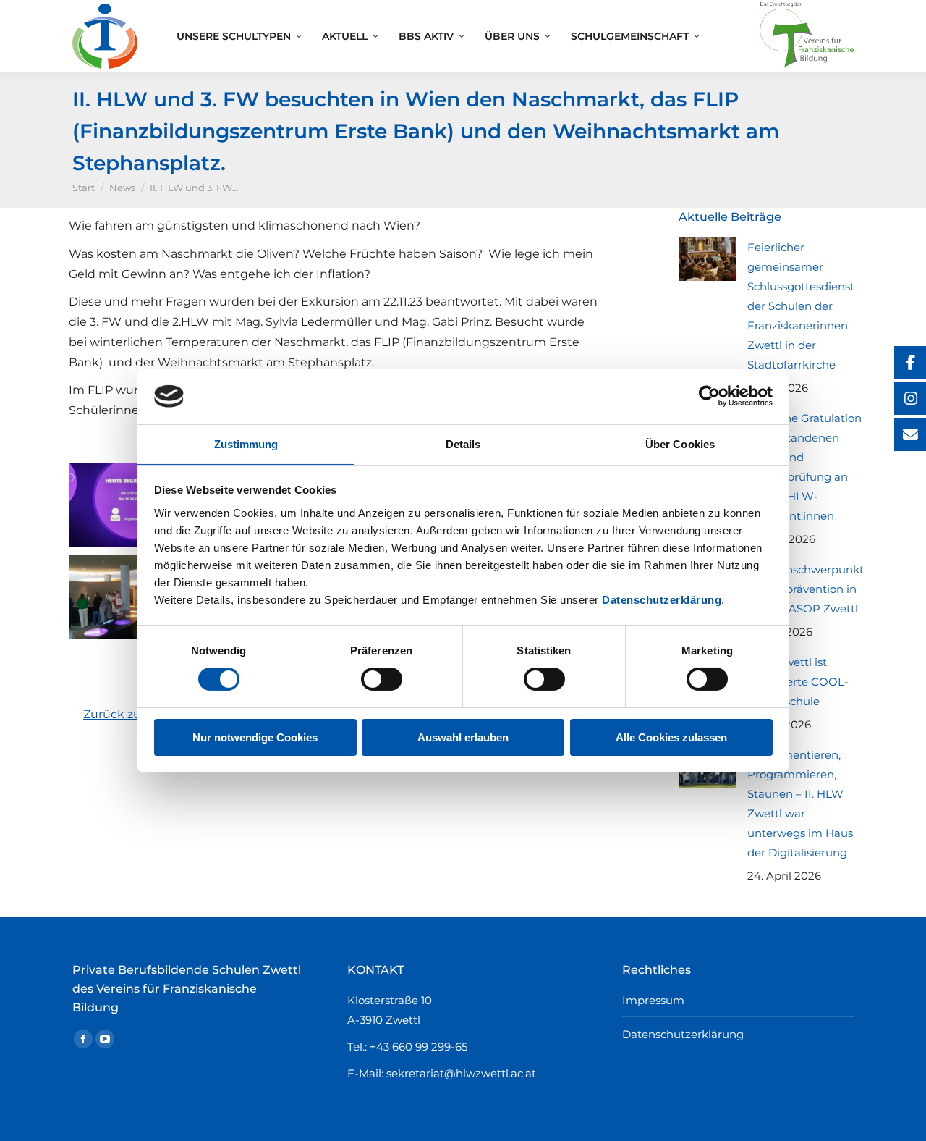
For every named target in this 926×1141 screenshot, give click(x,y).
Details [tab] (463, 444)
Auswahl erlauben (463, 737)
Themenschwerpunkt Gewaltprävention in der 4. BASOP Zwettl (805, 589)
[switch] (381, 679)
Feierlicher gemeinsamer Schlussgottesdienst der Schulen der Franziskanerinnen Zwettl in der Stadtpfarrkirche (800, 305)
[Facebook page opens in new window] (83, 1039)
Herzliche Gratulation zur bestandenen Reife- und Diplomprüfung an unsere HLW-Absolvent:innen (804, 467)
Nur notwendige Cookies (255, 737)
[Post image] (707, 259)
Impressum (653, 1000)
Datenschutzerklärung (661, 600)
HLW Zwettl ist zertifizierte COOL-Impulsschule (798, 681)
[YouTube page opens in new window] (104, 1039)
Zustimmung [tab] (246, 444)
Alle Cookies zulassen (671, 737)
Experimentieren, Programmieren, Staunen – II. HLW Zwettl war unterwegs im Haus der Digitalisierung (800, 803)
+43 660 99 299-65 (418, 1046)
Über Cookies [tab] (680, 444)
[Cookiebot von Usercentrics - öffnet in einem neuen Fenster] (709, 396)
